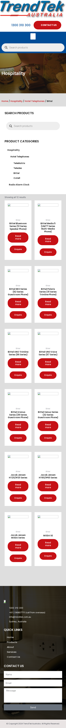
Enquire (18, 249)
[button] (33, 36)
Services (11, 652)
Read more (18, 237)
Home (5, 101)
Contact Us (13, 656)
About (10, 647)
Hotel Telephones (35, 101)
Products (12, 642)
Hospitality (16, 101)
